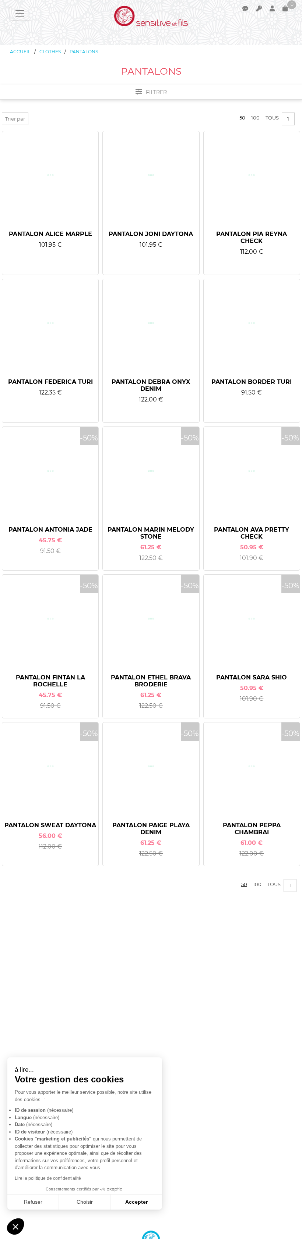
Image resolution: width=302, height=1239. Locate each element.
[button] (15, 1226)
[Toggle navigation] (20, 13)
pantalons (84, 51)
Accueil (20, 51)
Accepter (136, 1202)
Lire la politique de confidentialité (48, 1178)
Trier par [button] (15, 119)
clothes (50, 51)
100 (255, 118)
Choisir (85, 1202)
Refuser (33, 1202)
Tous (272, 118)
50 (242, 118)
